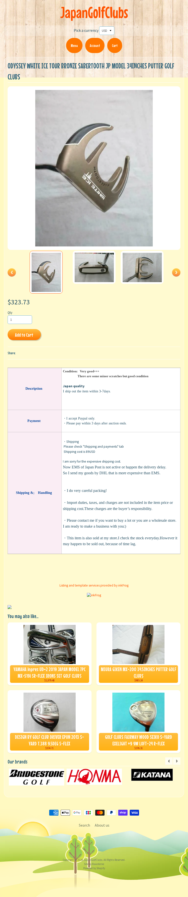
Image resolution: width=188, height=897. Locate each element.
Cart (115, 45)
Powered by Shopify (94, 868)
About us (102, 825)
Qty (10, 312)
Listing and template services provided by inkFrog (94, 585)
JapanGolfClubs (94, 12)
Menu (74, 45)
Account (95, 45)
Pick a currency (86, 30)
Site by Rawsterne (94, 864)
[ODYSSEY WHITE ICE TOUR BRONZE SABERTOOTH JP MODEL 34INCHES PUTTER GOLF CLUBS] (46, 272)
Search (84, 825)
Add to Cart (24, 335)
